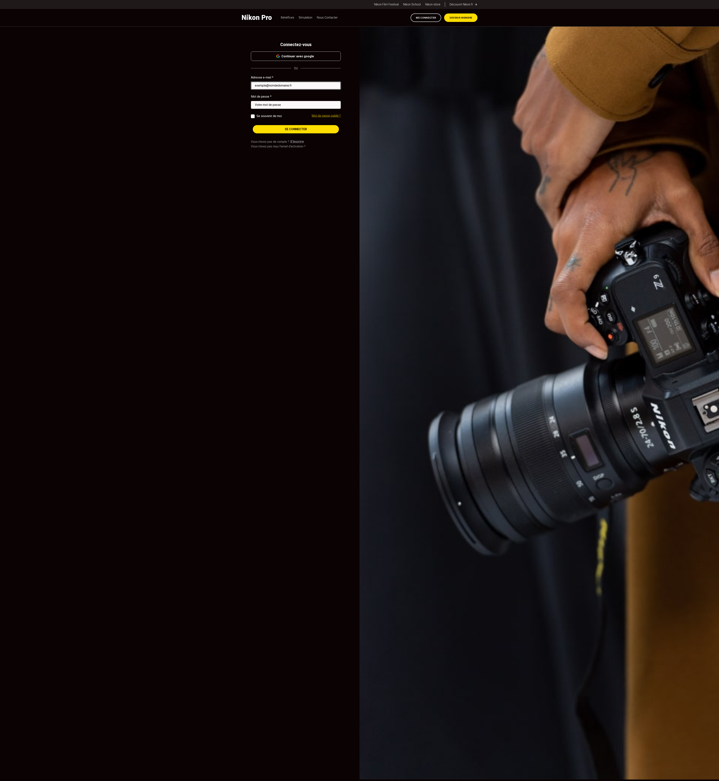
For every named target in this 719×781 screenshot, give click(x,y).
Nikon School (412, 4)
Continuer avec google (297, 56)
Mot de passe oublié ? (326, 115)
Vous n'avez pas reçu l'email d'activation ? (278, 146)
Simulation (305, 17)
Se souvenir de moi (269, 116)
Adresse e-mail (261, 77)
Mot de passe (260, 96)
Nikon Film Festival (386, 4)
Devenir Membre (461, 17)
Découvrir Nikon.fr (461, 4)
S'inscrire (297, 141)
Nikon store (432, 4)
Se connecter (296, 129)
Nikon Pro (257, 18)
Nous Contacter (327, 17)
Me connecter (426, 17)
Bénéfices (287, 17)
